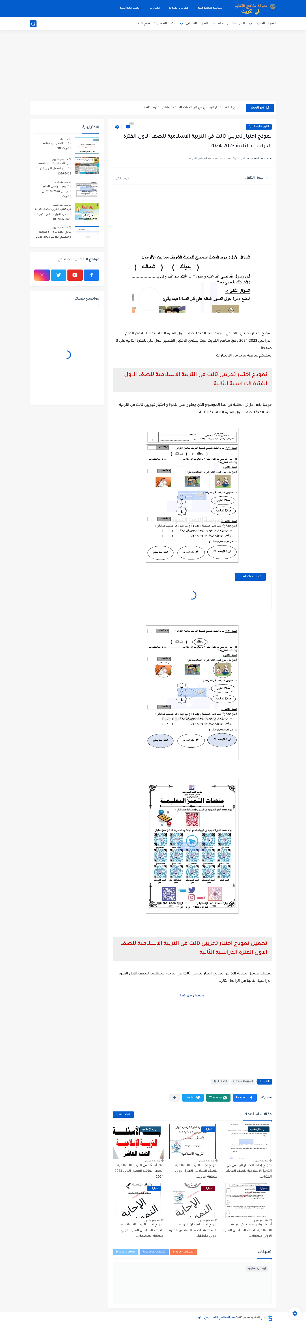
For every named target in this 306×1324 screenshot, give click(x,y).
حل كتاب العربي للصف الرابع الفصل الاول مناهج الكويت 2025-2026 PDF (53, 214)
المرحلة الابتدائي (197, 23)
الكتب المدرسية (130, 8)
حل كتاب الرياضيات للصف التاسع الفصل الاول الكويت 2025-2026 (53, 169)
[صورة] (87, 145)
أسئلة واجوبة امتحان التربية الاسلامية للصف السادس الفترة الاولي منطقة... (247, 1230)
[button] (245, 1098)
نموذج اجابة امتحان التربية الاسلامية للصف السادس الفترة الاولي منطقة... (193, 1230)
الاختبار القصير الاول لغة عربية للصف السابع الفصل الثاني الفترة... (195, 107)
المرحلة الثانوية (265, 23)
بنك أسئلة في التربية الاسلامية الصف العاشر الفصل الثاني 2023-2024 (139, 1171)
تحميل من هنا (192, 996)
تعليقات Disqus (125, 1252)
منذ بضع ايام (61, 181)
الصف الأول (220, 1081)
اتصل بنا (154, 8)
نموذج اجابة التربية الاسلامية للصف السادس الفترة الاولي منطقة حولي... (196, 1171)
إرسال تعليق (257, 1268)
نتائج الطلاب (141, 23)
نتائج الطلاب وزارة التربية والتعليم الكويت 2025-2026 (53, 235)
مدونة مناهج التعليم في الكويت (214, 1318)
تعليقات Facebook (154, 1252)
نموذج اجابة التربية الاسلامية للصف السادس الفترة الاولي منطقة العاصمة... (142, 1230)
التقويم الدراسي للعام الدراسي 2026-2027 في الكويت (56, 191)
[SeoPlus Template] (270, 1318)
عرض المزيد (123, 1114)
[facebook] (91, 275)
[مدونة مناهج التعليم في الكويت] (253, 8)
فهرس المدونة (179, 8)
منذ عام (64, 139)
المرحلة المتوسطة (231, 23)
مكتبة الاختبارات (164, 23)
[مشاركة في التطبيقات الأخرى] (174, 1098)
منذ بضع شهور (260, 1160)
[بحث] (33, 23)
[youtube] (75, 275)
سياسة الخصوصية (210, 8)
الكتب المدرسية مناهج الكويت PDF (56, 146)
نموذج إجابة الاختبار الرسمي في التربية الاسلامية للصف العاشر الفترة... (248, 1171)
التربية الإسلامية (259, 126)
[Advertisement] (153, 66)
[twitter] (58, 275)
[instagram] (42, 275)
